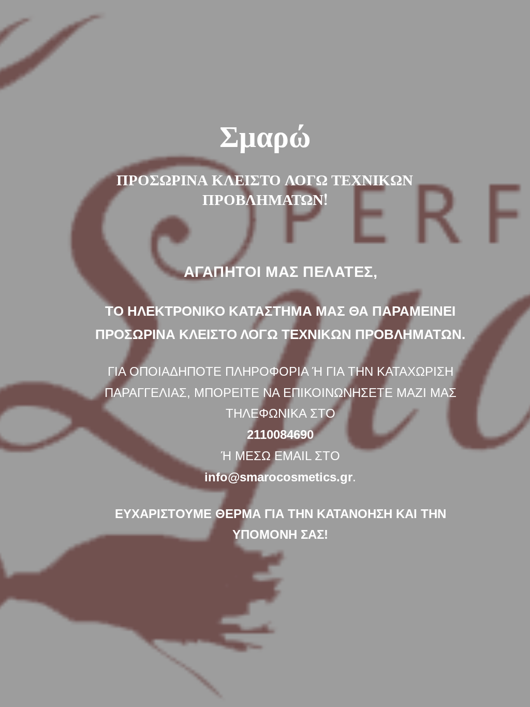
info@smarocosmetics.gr (278, 477)
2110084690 (280, 434)
